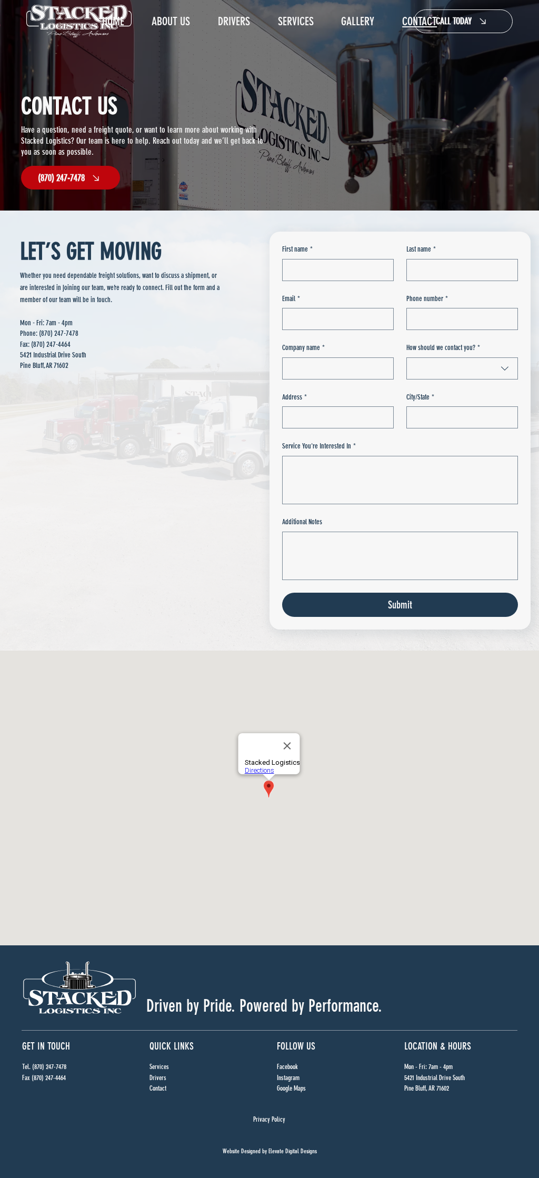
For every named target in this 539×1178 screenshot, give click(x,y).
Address (294, 397)
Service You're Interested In (319, 446)
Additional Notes (302, 521)
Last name (421, 249)
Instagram (288, 1078)
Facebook (287, 1067)
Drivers (157, 1078)
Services (159, 1067)
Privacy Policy (269, 1119)
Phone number (427, 298)
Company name (303, 347)
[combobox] (462, 368)
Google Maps (291, 1088)
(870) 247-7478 (58, 333)
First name (297, 249)
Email (291, 298)
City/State (420, 397)
